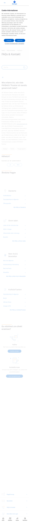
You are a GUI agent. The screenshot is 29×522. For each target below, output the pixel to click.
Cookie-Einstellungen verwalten (14, 43)
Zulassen (9, 40)
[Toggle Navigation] (5, 2)
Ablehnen (20, 40)
